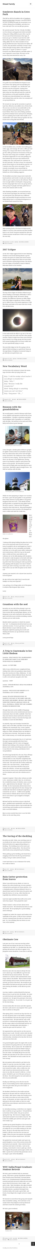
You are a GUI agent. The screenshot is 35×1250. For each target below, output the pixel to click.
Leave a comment (8, 243)
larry (13, 596)
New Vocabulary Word (15, 366)
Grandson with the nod (15, 604)
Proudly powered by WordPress (10, 1248)
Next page (33, 1244)
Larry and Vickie (20, 596)
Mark (17, 242)
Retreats (5, 1239)
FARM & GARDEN (24, 242)
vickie (13, 828)
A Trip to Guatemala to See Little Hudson (17, 652)
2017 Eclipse (9, 249)
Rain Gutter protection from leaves (15, 878)
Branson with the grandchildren (12, 408)
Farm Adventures (20, 869)
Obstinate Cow (10, 939)
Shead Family (9, 4)
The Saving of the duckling (17, 836)
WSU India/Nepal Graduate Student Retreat (17, 1168)
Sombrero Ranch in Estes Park (16, 13)
